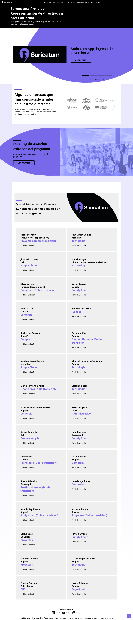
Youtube (68, 613)
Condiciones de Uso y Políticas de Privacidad (84, 618)
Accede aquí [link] (80, 60)
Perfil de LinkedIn (27, 245)
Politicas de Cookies (107, 618)
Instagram (79, 613)
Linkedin (58, 613)
